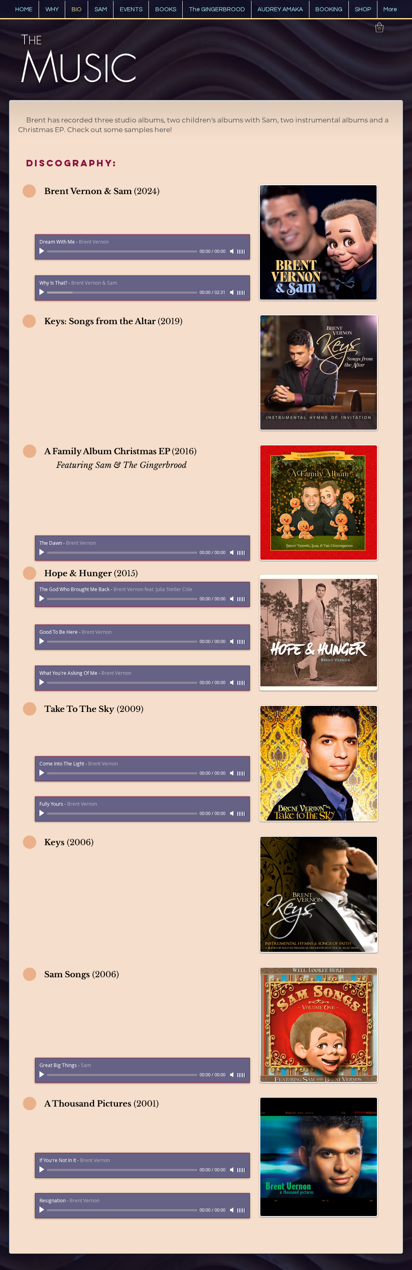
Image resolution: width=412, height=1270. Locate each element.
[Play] (42, 292)
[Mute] (233, 292)
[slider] (241, 293)
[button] (379, 27)
